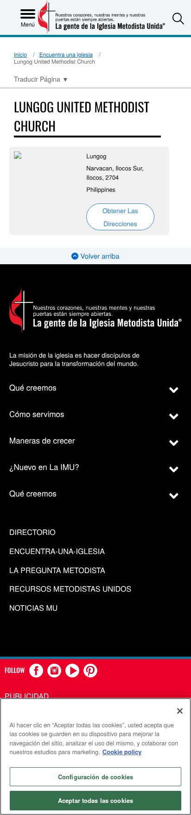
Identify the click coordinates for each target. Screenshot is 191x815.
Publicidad (27, 696)
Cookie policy (122, 751)
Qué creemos (33, 387)
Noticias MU (33, 608)
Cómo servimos (36, 413)
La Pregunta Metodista (57, 570)
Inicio (20, 55)
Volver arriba (98, 256)
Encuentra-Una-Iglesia (57, 551)
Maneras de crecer (42, 440)
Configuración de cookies (95, 776)
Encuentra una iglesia (66, 55)
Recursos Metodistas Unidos (70, 589)
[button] (178, 18)
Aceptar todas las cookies (95, 800)
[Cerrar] (180, 711)
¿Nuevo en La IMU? (44, 466)
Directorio (32, 532)
